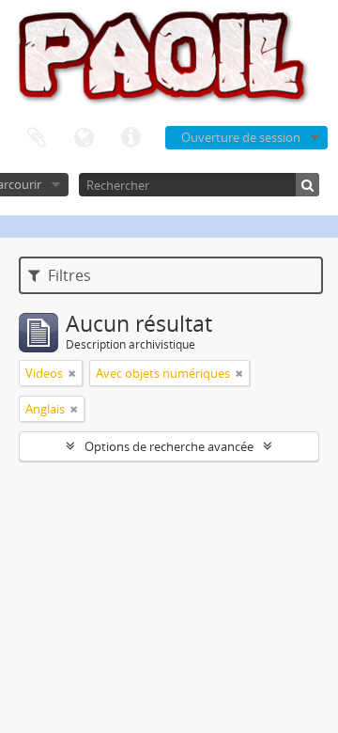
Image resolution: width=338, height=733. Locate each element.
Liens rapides (130, 138)
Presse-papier (36, 138)
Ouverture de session (240, 137)
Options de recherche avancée (169, 446)
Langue (83, 138)
